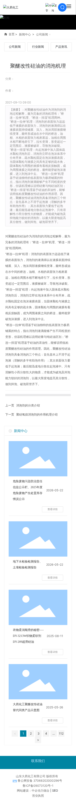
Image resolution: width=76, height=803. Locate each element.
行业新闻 (38, 46)
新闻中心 (25, 34)
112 (61, 733)
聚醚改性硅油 (17, 236)
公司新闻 (42, 34)
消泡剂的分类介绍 (28, 405)
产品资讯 (61, 46)
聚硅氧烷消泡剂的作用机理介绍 (37, 414)
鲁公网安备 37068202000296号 (40, 780)
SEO (55, 790)
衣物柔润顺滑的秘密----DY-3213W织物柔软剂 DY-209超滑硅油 (28, 635)
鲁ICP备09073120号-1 (38, 785)
